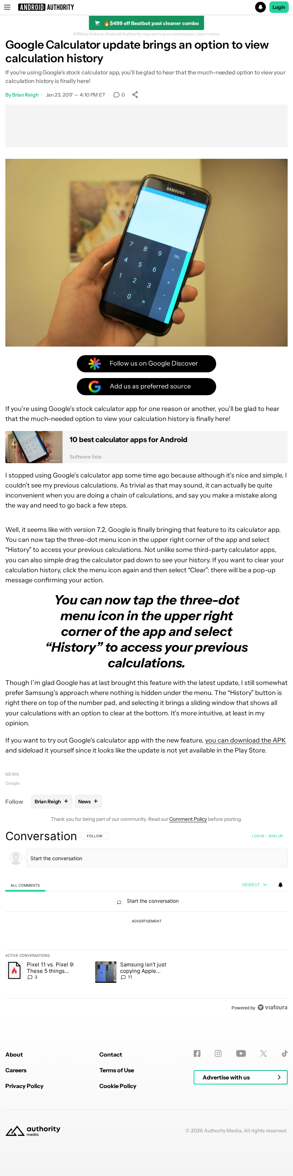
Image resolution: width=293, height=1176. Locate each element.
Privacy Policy (24, 1085)
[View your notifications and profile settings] (280, 885)
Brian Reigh (25, 95)
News (12, 774)
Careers (15, 1070)
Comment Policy (188, 819)
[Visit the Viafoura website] (272, 1007)
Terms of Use (116, 1070)
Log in (258, 836)
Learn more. (208, 34)
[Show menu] (7, 7)
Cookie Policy (117, 1085)
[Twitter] (263, 1053)
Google (12, 783)
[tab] (25, 885)
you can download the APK (245, 740)
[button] (146, 7)
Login (279, 7)
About (14, 1054)
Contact (110, 1054)
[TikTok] (285, 1053)
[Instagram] (218, 1053)
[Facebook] (197, 1053)
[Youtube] (241, 1053)
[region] (146, 922)
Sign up (275, 836)
